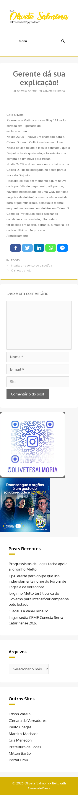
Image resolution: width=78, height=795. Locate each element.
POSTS (15, 260)
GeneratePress (39, 788)
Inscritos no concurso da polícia (31, 265)
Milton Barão (20, 753)
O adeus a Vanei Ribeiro (28, 611)
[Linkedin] (39, 248)
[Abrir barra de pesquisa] (63, 41)
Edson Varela (20, 714)
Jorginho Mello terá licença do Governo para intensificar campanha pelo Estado (39, 599)
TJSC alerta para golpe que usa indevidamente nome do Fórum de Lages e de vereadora (37, 581)
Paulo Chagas (20, 727)
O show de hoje (21, 270)
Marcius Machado (24, 733)
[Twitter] (27, 248)
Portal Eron (18, 760)
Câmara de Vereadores (28, 720)
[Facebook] (15, 248)
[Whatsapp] (50, 248)
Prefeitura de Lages (25, 747)
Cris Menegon (20, 740)
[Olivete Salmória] (39, 16)
